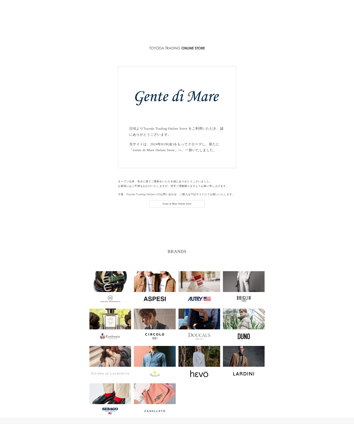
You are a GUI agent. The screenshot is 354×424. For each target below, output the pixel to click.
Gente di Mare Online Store (177, 204)
